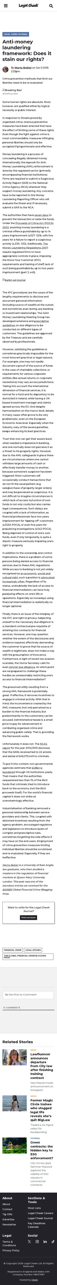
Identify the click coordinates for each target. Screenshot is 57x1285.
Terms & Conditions (9, 1243)
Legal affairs (33, 950)
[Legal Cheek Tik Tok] (53, 1241)
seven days (41, 215)
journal (35, 1138)
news (33, 1050)
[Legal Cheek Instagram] (37, 1241)
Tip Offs (7, 1214)
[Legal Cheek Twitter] (29, 1241)
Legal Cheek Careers (40, 1213)
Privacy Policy (10, 1250)
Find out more (28, 917)
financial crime (12, 950)
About (6, 1204)
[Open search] (51, 5)
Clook (34, 1280)
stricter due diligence (22, 667)
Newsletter (9, 1224)
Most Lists (34, 1208)
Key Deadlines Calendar (36, 1225)
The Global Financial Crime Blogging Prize (25, 957)
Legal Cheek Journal (16, 34)
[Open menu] (5, 5)
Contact (7, 1209)
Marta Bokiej (23, 67)
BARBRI (7, 889)
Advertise (8, 1219)
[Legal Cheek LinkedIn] (45, 1241)
